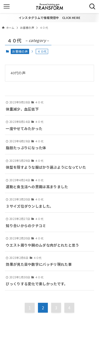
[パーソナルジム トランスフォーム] (49, 6)
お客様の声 (20, 51)
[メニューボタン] (6, 6)
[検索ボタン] (92, 6)
